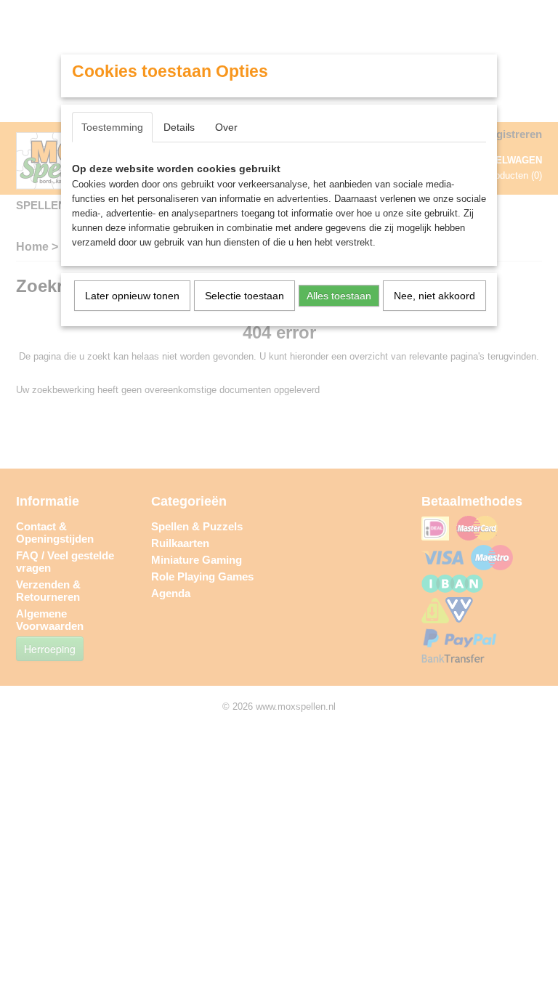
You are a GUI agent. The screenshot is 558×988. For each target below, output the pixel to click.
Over (226, 127)
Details (179, 127)
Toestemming (112, 127)
